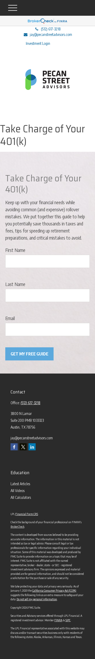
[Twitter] (23, 446)
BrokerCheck (17, 526)
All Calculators (21, 497)
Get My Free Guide (29, 353)
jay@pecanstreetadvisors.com (51, 34)
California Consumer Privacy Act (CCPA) (54, 590)
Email (10, 318)
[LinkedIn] (32, 446)
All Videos (18, 490)
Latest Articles (20, 484)
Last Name (15, 284)
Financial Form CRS (26, 514)
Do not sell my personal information (37, 599)
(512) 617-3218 (51, 29)
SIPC (67, 620)
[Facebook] (14, 446)
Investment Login (38, 43)
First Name (15, 250)
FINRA (58, 620)
